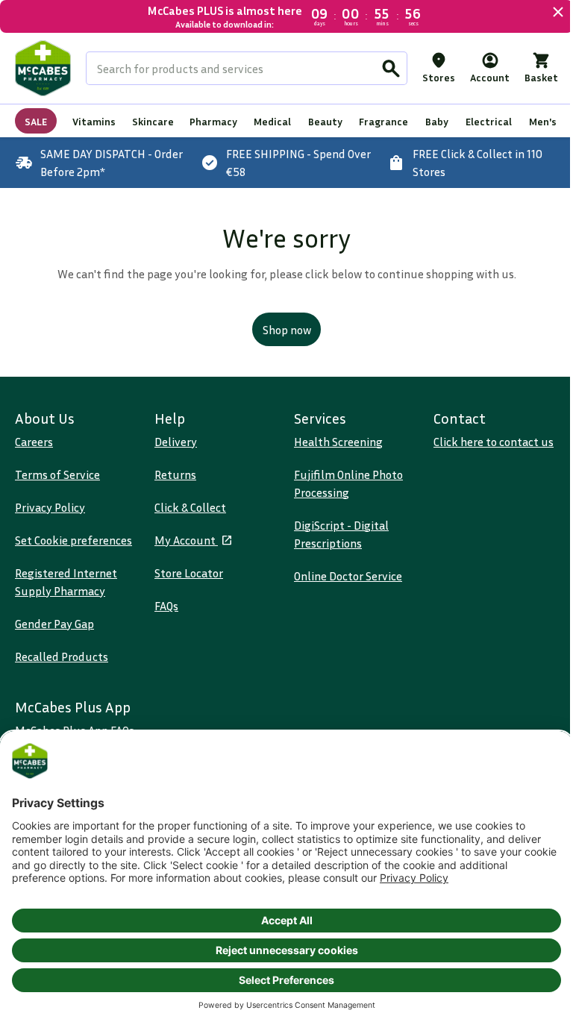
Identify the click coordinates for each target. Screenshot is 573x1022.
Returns (172, 473)
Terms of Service (57, 473)
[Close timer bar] (547, 12)
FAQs (163, 605)
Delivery (172, 440)
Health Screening (333, 440)
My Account (183, 539)
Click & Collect (187, 506)
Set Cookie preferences (73, 539)
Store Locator (185, 572)
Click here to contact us (485, 440)
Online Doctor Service (343, 575)
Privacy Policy (50, 506)
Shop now (281, 329)
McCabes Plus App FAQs (74, 729)
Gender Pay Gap (54, 622)
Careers (34, 440)
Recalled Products (61, 655)
